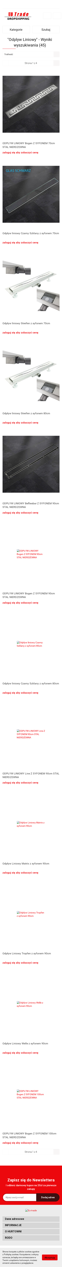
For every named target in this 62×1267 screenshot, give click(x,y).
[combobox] (31, 54)
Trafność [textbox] (8, 54)
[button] (31, 1219)
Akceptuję (49, 1257)
